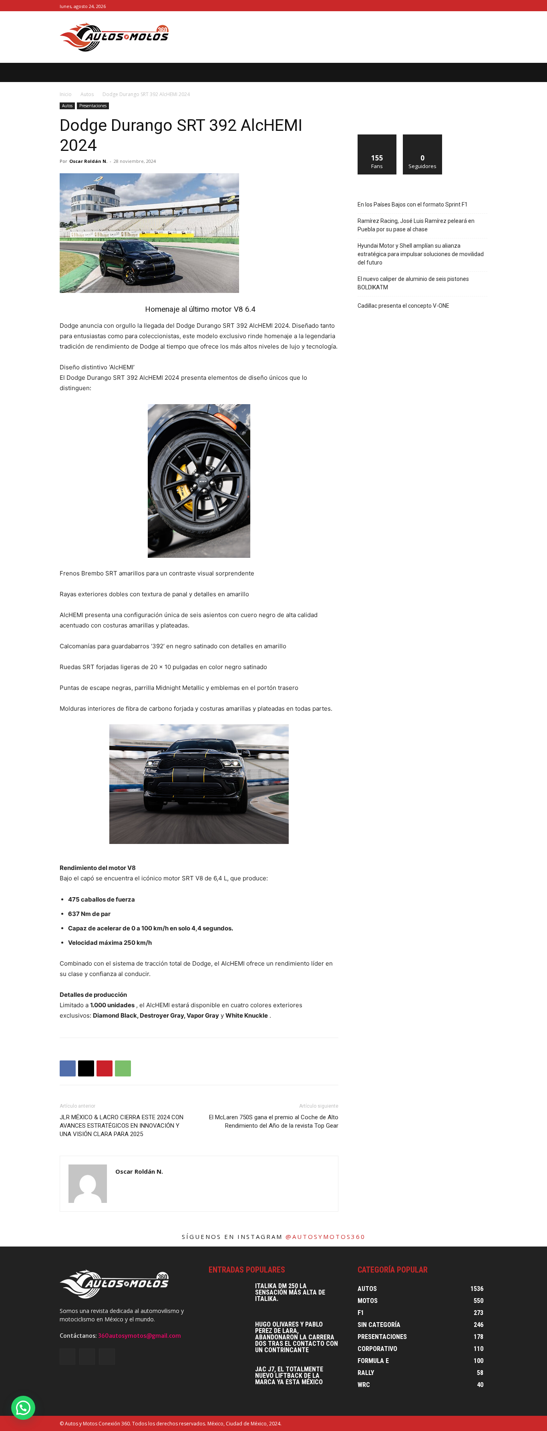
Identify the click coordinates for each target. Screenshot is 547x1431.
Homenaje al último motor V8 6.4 (199, 309)
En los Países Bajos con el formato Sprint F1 (413, 204)
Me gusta (377, 137)
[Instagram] (473, 5)
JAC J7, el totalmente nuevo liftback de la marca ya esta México (289, 1375)
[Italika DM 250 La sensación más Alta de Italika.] (229, 1297)
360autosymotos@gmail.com (139, 1335)
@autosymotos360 (326, 1237)
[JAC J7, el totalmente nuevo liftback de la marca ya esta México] (229, 1380)
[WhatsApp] (123, 1068)
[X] (482, 5)
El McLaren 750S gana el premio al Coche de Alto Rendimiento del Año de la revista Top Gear (273, 1121)
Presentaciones (93, 105)
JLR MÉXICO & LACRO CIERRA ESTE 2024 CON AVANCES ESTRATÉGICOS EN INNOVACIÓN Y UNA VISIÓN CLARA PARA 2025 (121, 1126)
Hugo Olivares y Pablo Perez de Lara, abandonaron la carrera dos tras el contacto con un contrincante (296, 1337)
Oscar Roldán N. (88, 161)
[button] (494, 72)
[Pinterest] (105, 1068)
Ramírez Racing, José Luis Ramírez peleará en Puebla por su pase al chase (416, 225)
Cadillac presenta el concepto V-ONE (403, 306)
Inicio (66, 94)
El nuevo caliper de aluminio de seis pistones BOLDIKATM (413, 283)
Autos (87, 94)
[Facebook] (464, 5)
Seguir (422, 137)
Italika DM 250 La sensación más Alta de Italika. (290, 1292)
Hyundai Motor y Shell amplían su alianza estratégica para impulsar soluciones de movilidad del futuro (421, 254)
